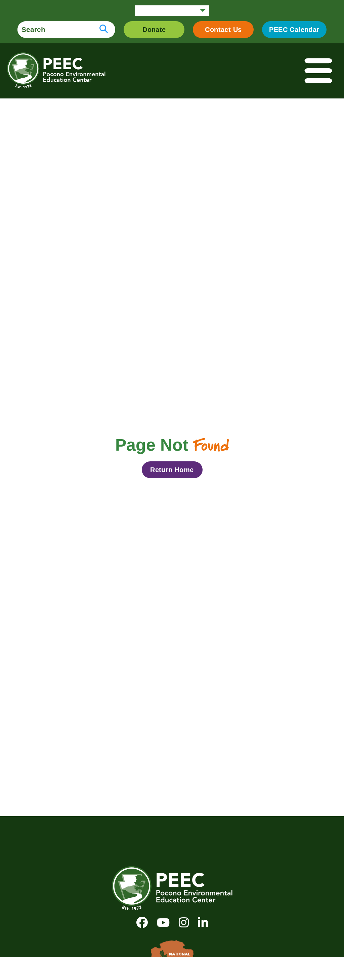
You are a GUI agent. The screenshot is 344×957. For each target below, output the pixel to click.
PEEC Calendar (294, 29)
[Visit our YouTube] (163, 922)
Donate (154, 29)
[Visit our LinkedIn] (203, 922)
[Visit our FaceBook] (142, 922)
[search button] (103, 30)
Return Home (172, 469)
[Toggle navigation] (319, 71)
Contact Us (223, 29)
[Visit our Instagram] (184, 922)
